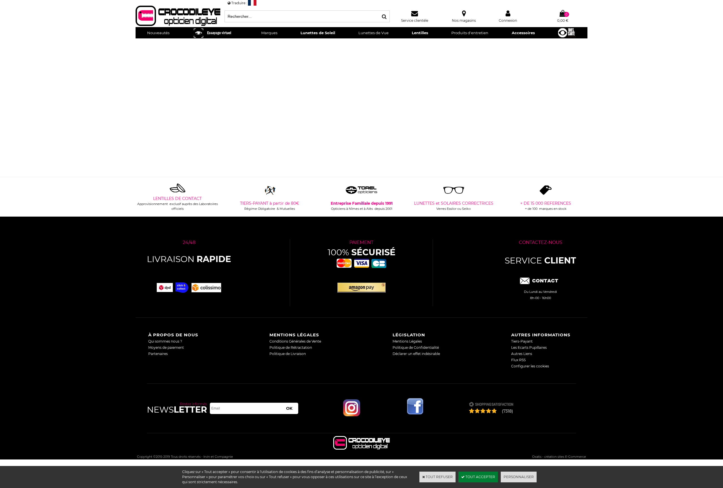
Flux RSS (518, 360)
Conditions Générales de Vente (295, 341)
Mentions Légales (407, 341)
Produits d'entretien (469, 32)
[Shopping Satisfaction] (491, 405)
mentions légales (294, 334)
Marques (269, 32)
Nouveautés (158, 32)
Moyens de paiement (166, 347)
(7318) (507, 411)
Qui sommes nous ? (165, 341)
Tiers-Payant (522, 341)
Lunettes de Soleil (317, 32)
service (540, 260)
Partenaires (158, 354)
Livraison (189, 259)
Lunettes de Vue (373, 32)
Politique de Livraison (287, 354)
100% (361, 252)
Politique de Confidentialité (416, 347)
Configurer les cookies (530, 366)
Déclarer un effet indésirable (416, 354)
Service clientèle (414, 20)
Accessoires (523, 32)
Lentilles (420, 32)
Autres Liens (521, 354)
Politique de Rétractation (290, 347)
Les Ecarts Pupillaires (529, 347)
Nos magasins (464, 20)
